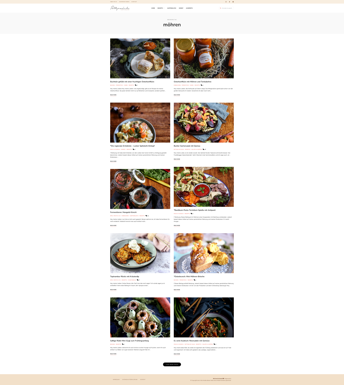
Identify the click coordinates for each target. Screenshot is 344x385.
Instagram (226, 2)
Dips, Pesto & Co (115, 215)
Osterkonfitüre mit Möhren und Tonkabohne (192, 81)
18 (205, 149)
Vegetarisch (132, 280)
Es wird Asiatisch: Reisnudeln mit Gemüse (192, 340)
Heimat (181, 8)
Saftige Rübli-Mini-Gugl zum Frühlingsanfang (129, 340)
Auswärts (189, 8)
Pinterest (233, 2)
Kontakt (134, 1)
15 (148, 215)
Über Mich (113, 1)
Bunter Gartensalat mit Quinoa (187, 146)
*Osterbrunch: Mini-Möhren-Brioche (189, 276)
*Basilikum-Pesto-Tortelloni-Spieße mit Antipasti (195, 210)
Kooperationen (124, 1)
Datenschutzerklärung (130, 379)
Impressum (116, 379)
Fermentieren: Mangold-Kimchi (123, 212)
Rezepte (160, 8)
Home (153, 8)
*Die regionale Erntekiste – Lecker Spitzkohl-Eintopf (132, 146)
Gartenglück (171, 8)
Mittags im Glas (179, 149)
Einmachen (125, 215)
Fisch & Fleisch (115, 149)
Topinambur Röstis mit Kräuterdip (124, 276)
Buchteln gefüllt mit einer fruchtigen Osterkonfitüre (132, 81)
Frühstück (119, 85)
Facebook (229, 2)
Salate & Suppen (197, 149)
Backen (112, 85)
